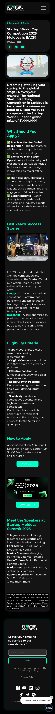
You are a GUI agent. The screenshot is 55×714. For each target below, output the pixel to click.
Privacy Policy (27, 677)
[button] (43, 8)
